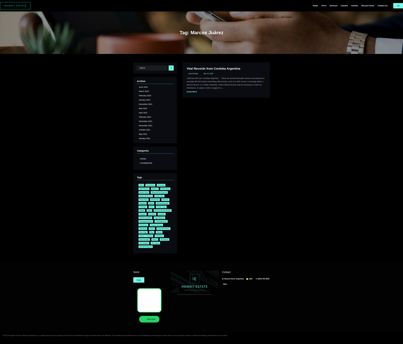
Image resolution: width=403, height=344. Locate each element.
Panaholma (143, 225)
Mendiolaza (150, 185)
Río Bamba (164, 239)
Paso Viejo (143, 232)
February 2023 (145, 96)
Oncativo (152, 214)
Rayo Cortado (144, 239)
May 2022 (143, 108)
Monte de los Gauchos (159, 192)
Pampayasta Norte (146, 221)
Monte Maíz (143, 199)
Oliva (149, 210)
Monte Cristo (144, 192)
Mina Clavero (144, 189)
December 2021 (145, 121)
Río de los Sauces (146, 247)
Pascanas (143, 228)
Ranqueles (159, 236)
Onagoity (143, 214)
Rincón (154, 239)
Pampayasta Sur (161, 221)
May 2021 (143, 134)
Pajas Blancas (159, 218)
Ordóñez (162, 214)
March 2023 (144, 91)
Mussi (151, 203)
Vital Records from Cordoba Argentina (213, 68)
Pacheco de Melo (145, 218)
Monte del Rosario (146, 196)
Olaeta (142, 210)
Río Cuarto (155, 243)
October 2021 (144, 130)
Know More (192, 92)
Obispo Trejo (161, 207)
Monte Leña (159, 196)
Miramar (155, 189)
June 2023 (143, 87)
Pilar (151, 232)
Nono (151, 207)
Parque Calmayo (156, 225)
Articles (143, 159)
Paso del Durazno (163, 228)
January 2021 (144, 138)
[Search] (171, 68)
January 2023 (144, 100)
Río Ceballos (144, 243)
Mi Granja (161, 185)
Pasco (152, 228)
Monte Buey (165, 189)
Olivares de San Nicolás (163, 210)
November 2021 (145, 126)
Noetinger (143, 207)
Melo (141, 185)
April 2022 (143, 113)
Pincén (159, 232)
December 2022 (145, 104)
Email (139, 280)
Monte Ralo (155, 199)
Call (398, 6)
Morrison (165, 199)
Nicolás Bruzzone (162, 203)
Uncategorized (146, 163)
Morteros (143, 203)
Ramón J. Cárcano (146, 236)
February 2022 (145, 117)
